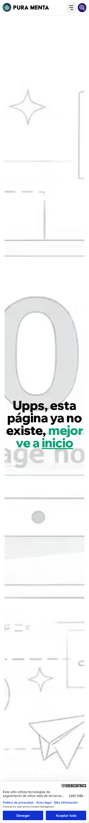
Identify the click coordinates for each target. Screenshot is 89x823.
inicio (57, 443)
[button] (82, 7)
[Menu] (71, 7)
